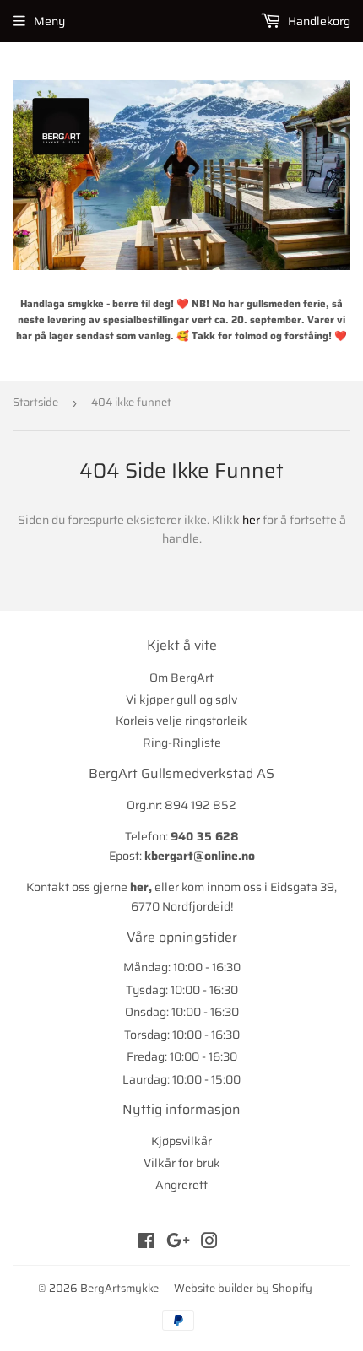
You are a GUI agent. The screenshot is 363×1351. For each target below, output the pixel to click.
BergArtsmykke (119, 1288)
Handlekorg (317, 21)
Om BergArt (181, 677)
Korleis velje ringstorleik (181, 720)
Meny (49, 21)
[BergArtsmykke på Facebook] (146, 1243)
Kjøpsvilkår (181, 1141)
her (251, 520)
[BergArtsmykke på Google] (178, 1243)
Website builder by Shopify (243, 1288)
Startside (35, 402)
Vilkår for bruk (182, 1163)
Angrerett (181, 1184)
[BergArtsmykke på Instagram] (209, 1243)
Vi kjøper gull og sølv (181, 699)
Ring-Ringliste (182, 742)
